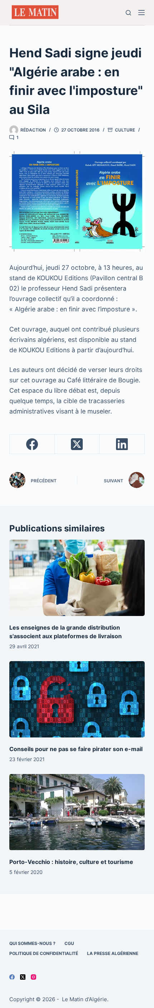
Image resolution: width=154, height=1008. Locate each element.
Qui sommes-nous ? (32, 943)
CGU (69, 943)
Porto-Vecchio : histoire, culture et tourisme (71, 861)
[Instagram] (33, 977)
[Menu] (141, 12)
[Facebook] (32, 444)
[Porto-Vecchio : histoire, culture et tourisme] (77, 812)
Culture (125, 130)
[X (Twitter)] (77, 444)
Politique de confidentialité (43, 953)
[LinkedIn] (122, 444)
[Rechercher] (128, 12)
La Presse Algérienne (112, 953)
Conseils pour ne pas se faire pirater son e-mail (76, 749)
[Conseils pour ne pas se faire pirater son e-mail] (77, 699)
